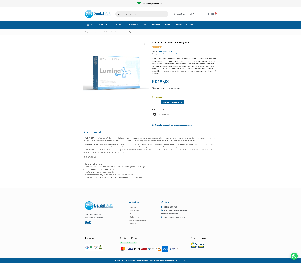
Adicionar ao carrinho (172, 102)
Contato (189, 25)
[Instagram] (89, 222)
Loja (144, 25)
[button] (145, 44)
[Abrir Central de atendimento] (187, 14)
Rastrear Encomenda (173, 25)
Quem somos (133, 25)
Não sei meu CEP (157, 118)
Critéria (164, 54)
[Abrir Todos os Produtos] (107, 25)
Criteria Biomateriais (165, 51)
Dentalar (119, 25)
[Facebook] (86, 222)
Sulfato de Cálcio (174, 54)
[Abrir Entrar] (198, 14)
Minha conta (156, 25)
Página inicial (90, 32)
